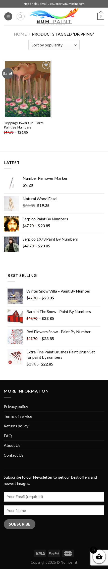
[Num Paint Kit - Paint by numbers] (54, 16)
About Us (12, 445)
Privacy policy (16, 406)
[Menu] (8, 16)
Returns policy (16, 425)
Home (20, 34)
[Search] (21, 16)
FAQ (8, 435)
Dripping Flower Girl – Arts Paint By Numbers (23, 125)
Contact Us (13, 455)
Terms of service (18, 416)
